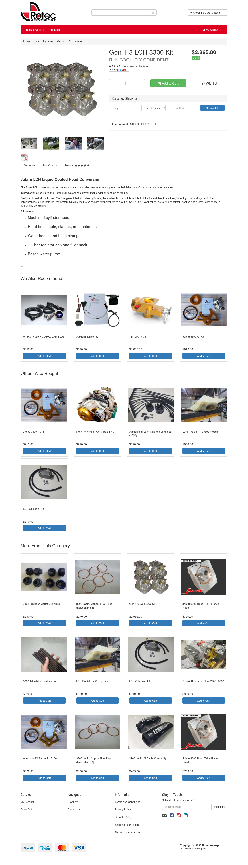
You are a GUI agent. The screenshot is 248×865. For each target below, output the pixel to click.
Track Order (27, 809)
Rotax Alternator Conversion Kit (95, 431)
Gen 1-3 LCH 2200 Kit (142, 604)
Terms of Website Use (127, 832)
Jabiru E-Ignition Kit (87, 336)
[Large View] (29, 143)
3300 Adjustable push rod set (40, 681)
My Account (27, 802)
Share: (113, 69)
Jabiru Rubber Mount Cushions (41, 604)
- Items (207, 12)
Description (29, 165)
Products (55, 29)
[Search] (153, 12)
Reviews (69, 165)
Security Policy (123, 817)
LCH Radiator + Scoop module (200, 431)
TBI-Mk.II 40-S (138, 336)
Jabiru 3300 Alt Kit (193, 336)
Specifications (50, 165)
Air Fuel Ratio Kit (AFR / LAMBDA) (43, 336)
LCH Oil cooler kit (33, 509)
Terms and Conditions (127, 802)
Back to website (35, 29)
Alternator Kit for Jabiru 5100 (40, 758)
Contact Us (74, 809)
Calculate (213, 108)
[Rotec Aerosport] (38, 10)
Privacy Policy (123, 809)
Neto (205, 848)
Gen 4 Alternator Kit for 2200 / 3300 (203, 681)
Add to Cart (170, 83)
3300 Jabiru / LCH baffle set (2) (147, 758)
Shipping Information (127, 824)
